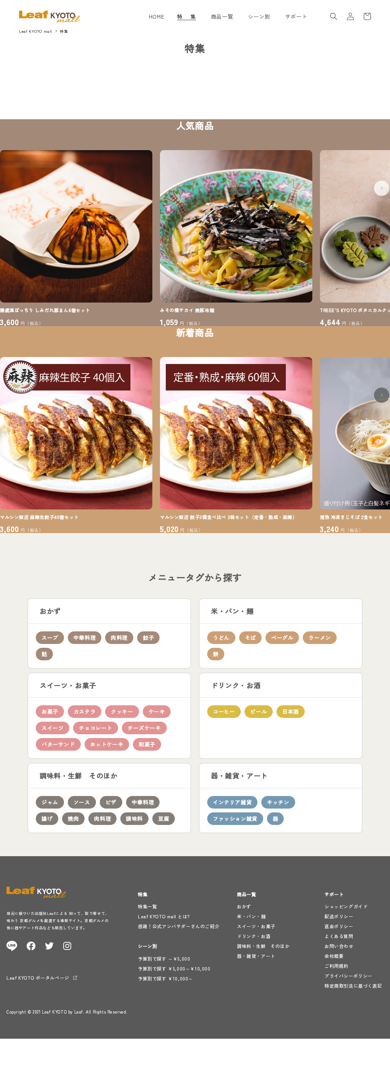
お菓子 (50, 711)
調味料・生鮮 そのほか (263, 946)
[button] (189, 16)
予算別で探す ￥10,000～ (165, 978)
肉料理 (119, 637)
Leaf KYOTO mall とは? (163, 916)
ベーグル (282, 637)
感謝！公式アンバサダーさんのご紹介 (178, 926)
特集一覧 (147, 906)
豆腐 (163, 818)
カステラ (85, 711)
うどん (221, 637)
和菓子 (147, 744)
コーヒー (224, 711)
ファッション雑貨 (235, 818)
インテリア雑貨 (232, 802)
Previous (12, 184)
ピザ (111, 802)
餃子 (148, 637)
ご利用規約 (336, 965)
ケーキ (157, 711)
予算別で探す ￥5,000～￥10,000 (174, 968)
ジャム (50, 802)
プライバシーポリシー (348, 975)
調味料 (134, 818)
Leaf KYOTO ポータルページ (37, 977)
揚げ (47, 818)
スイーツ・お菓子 (256, 926)
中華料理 (85, 637)
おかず (244, 906)
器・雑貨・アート (256, 956)
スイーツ (53, 728)
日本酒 (290, 711)
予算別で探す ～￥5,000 (164, 958)
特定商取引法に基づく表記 (353, 985)
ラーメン (319, 637)
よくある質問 (338, 936)
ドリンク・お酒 (253, 936)
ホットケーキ (107, 744)
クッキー (122, 711)
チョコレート (95, 728)
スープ (50, 637)
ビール (258, 711)
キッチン (278, 802)
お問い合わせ (338, 946)
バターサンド (58, 744)
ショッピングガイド (346, 906)
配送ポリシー (338, 916)
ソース (82, 802)
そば (250, 637)
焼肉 (73, 818)
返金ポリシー (338, 926)
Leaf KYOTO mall (35, 31)
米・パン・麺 (251, 916)
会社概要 (334, 956)
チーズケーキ (144, 728)
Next (378, 184)
